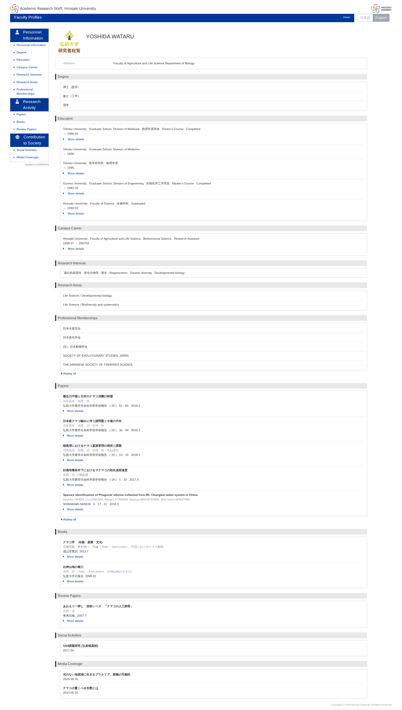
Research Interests (29, 74)
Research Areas (27, 82)
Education (23, 59)
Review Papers (26, 129)
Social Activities (27, 150)
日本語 (365, 17)
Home (346, 17)
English (381, 17)
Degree (21, 52)
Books (21, 121)
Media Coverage (28, 157)
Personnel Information (31, 45)
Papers (21, 114)
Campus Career (27, 67)
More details (75, 139)
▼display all (68, 373)
